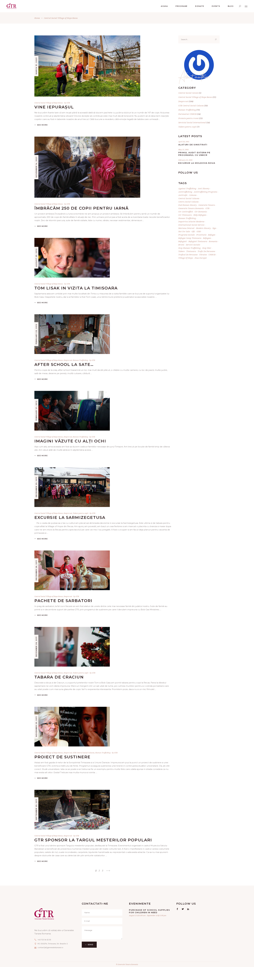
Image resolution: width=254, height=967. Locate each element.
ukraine (203, 254)
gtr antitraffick (185, 211)
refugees (207, 238)
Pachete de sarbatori (63, 600)
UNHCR (212, 254)
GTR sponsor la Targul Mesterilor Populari (93, 840)
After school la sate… (64, 364)
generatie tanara (206, 205)
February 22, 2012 (36, 334)
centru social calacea (188, 201)
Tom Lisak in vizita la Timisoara (76, 288)
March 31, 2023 (36, 65)
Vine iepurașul (54, 107)
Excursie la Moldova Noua (196, 163)
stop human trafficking (189, 248)
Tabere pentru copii (80, 513)
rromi (181, 244)
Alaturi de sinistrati (192, 144)
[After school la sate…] (72, 334)
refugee (211, 234)
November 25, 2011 (36, 726)
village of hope (185, 258)
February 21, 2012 (36, 411)
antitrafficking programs (205, 191)
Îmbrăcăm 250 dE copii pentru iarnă (81, 208)
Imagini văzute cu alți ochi (70, 441)
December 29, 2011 (36, 487)
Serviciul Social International (192, 122)
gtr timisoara (185, 215)
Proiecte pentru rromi (188, 118)
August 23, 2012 (36, 257)
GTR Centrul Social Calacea (83, 752)
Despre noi (68, 360)
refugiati (182, 241)
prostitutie (201, 234)
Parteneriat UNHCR (187, 114)
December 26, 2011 (36, 570)
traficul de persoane (188, 254)
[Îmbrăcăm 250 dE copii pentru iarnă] (87, 167)
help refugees (199, 215)
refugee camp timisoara (189, 238)
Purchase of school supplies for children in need (149, 911)
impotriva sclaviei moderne (191, 221)
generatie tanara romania (191, 208)
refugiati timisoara (198, 241)
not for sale (184, 231)
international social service (191, 224)
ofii (193, 231)
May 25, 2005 (183, 149)
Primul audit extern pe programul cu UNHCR (194, 153)
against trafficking (187, 188)
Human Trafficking (80, 360)
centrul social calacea (188, 198)
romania (213, 241)
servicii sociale (193, 244)
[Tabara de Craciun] (72, 647)
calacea (192, 195)
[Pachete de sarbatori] (72, 570)
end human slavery (187, 205)
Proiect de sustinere (62, 757)
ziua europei (201, 258)
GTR (68, 103)
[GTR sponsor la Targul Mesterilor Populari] (72, 809)
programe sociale (186, 234)
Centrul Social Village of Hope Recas (48, 103)
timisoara (191, 251)
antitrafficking (185, 191)
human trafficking (187, 218)
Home (37, 18)
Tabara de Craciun (59, 677)
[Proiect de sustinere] (72, 726)
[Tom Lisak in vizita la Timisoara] (72, 258)
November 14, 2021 (36, 167)
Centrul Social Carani (188, 93)
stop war (206, 248)
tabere (181, 251)
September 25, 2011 (36, 809)
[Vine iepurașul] (87, 66)
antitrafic (182, 195)
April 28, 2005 (183, 141)
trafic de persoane (206, 251)
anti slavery (203, 188)
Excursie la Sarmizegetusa (69, 517)
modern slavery (203, 228)
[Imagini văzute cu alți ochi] (72, 411)
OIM (199, 231)
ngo (214, 228)
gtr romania (201, 211)
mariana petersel (186, 228)
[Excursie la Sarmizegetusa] (72, 487)
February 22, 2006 (185, 160)
